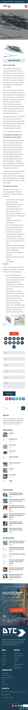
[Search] (23, 408)
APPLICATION (11, 469)
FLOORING (10, 481)
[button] (26, 6)
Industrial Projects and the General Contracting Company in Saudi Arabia (16, 529)
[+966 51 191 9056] (4, 620)
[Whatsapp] (16, 398)
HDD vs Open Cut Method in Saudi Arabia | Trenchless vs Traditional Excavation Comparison (16, 561)
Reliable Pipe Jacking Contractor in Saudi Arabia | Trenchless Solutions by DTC (16, 569)
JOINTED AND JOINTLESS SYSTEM (14, 463)
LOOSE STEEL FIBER (12, 451)
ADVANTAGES (11, 433)
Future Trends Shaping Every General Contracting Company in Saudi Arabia (16, 494)
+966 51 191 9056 (12, 620)
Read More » (11, 452)
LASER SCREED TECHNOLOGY (14, 457)
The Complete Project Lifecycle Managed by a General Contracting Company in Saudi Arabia (17, 507)
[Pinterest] (10, 398)
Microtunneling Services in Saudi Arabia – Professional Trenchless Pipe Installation (16, 548)
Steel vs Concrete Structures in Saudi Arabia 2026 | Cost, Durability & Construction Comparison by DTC (16, 576)
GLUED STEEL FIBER (12, 445)
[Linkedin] (13, 398)
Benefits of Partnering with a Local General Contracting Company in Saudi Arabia (17, 500)
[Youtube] (6, 398)
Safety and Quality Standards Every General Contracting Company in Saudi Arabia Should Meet (17, 515)
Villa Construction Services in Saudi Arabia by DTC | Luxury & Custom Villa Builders (17, 542)
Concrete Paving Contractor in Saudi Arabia (17, 554)
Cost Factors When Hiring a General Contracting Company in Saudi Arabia (16, 522)
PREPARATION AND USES (13, 439)
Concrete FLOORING (12, 475)
